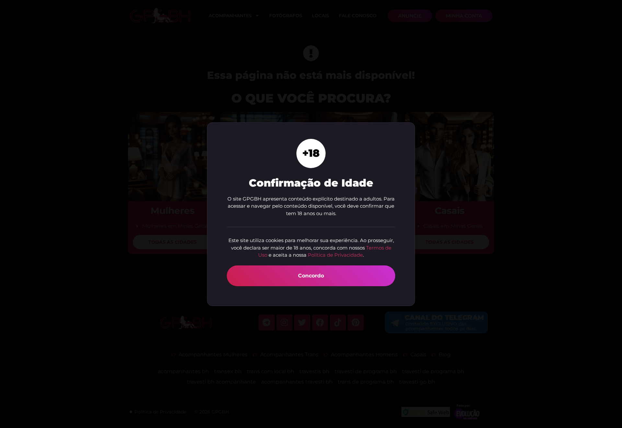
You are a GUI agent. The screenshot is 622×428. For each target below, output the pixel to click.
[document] (311, 214)
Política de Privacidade (335, 255)
